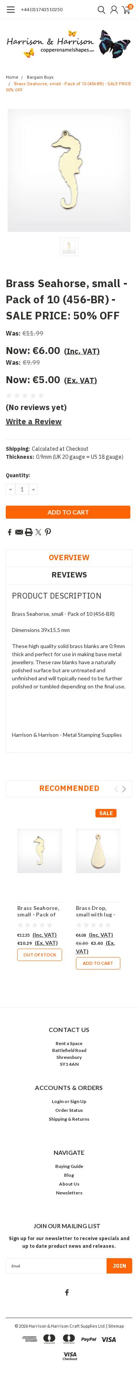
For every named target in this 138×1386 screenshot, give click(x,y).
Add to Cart (98, 963)
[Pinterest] (48, 532)
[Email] (19, 532)
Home (12, 77)
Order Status (69, 1110)
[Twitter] (38, 532)
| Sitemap (115, 1325)
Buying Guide (69, 1166)
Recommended (69, 788)
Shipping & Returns (69, 1119)
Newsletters (69, 1193)
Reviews (69, 574)
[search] (99, 9)
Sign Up (78, 1101)
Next (124, 789)
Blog (69, 1175)
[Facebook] (9, 532)
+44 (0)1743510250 (41, 9)
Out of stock (39, 954)
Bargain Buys (40, 77)
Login (58, 1101)
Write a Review (34, 421)
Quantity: (18, 475)
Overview (69, 557)
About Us (69, 1184)
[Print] (29, 532)
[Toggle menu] (10, 13)
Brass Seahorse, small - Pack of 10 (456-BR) (38, 915)
